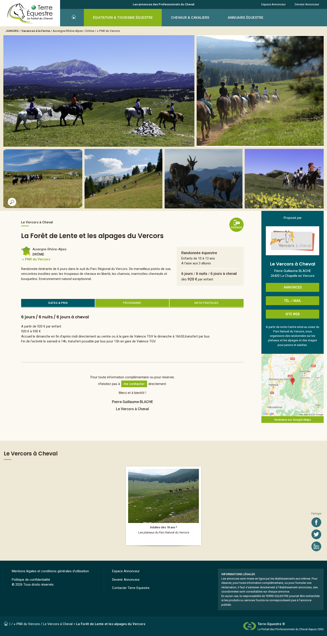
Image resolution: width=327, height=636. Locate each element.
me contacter (134, 384)
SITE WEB (292, 314)
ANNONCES (293, 287)
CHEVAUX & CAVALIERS (190, 18)
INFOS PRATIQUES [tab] (206, 303)
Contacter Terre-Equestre (130, 588)
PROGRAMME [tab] (132, 303)
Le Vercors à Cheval (58, 624)
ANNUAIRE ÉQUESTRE (245, 18)
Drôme (89, 31)
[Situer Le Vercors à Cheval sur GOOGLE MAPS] (292, 385)
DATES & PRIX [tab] (58, 303)
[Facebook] (316, 522)
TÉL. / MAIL (292, 301)
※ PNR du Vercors (108, 31)
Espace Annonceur (273, 4)
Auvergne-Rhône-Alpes (68, 31)
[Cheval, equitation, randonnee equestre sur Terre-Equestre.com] (30, 13)
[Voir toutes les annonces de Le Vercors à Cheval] (292, 240)
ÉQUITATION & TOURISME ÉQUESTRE (123, 18)
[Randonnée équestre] (163, 506)
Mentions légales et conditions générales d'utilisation (50, 571)
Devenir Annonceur (307, 4)
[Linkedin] (316, 546)
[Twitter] (316, 534)
